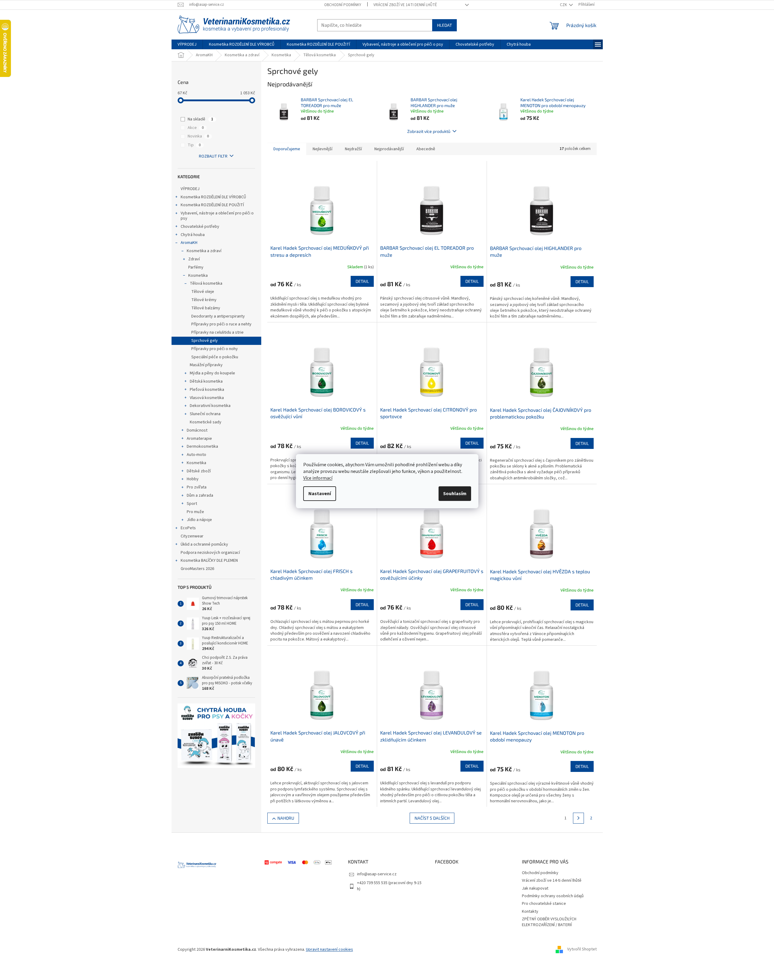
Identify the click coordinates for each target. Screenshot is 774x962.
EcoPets (188, 528)
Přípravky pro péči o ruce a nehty (221, 324)
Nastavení (319, 493)
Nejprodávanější (389, 149)
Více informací (317, 478)
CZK (564, 5)
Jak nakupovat (535, 888)
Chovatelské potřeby (200, 227)
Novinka (198, 136)
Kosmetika (198, 276)
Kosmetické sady (205, 422)
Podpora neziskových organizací (210, 553)
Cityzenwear (192, 536)
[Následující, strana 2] (578, 818)
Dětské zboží (199, 471)
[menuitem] (187, 44)
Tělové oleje (202, 292)
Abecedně (425, 149)
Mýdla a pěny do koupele (212, 373)
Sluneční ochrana (205, 414)
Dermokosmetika (202, 446)
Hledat (444, 25)
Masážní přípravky (206, 365)
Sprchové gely (204, 341)
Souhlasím (455, 493)
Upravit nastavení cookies (329, 949)
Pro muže (195, 512)
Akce (196, 128)
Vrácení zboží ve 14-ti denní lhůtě (405, 5)
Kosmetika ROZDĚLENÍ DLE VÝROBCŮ (213, 197)
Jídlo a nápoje (199, 520)
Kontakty (530, 911)
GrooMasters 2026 (197, 569)
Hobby (193, 479)
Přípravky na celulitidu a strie (217, 332)
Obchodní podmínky (342, 5)
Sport (192, 504)
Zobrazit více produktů (428, 131)
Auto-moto (196, 455)
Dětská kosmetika (206, 381)
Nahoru (285, 818)
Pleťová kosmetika (207, 390)
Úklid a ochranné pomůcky (204, 544)
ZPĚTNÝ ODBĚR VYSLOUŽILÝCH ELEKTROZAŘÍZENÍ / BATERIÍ (549, 922)
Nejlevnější (322, 149)
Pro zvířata (197, 487)
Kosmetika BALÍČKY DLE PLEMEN (209, 560)
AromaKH (189, 243)
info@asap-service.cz (377, 874)
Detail (362, 281)
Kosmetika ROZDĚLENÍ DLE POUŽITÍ (212, 205)
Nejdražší (353, 149)
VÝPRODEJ (190, 189)
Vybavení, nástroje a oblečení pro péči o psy (217, 215)
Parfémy (195, 267)
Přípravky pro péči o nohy (214, 349)
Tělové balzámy (205, 308)
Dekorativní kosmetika (210, 406)
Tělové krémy (204, 300)
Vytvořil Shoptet (582, 949)
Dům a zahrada (200, 495)
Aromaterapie (199, 439)
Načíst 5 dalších (432, 818)
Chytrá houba (193, 235)
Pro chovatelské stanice (544, 904)
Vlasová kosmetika (207, 398)
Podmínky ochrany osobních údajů (553, 896)
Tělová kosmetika (206, 283)
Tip (194, 145)
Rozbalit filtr (213, 156)
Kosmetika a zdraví (204, 251)
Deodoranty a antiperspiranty (218, 316)
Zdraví (194, 259)
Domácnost (197, 430)
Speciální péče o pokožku (214, 357)
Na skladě (200, 119)
